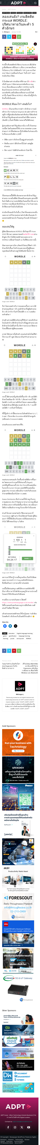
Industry (13, 13)
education (12, 633)
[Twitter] (9, 37)
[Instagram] (15, 1127)
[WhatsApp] (19, 37)
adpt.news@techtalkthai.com (22, 1121)
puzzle (12, 638)
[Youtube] (28, 1127)
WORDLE (5, 109)
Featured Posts (27, 13)
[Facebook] (4, 37)
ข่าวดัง (30, 81)
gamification (12, 636)
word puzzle (20, 638)
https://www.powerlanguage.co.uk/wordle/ (18, 602)
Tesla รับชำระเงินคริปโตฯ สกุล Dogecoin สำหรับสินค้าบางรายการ (11, 666)
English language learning (25, 633)
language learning (24, 636)
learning (5, 638)
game (5, 636)
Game (34, 13)
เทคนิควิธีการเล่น (28, 234)
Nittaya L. (7, 32)
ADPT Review (12, 9)
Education (19, 13)
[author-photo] (20, 691)
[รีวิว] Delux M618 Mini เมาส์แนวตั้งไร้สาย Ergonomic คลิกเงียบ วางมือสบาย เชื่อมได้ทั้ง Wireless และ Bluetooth (29, 668)
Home (4, 9)
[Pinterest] (14, 37)
